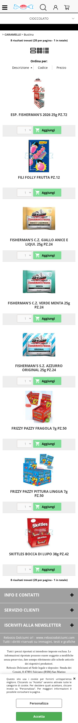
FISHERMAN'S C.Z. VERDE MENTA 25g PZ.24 (39, 305)
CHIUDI (74, 678)
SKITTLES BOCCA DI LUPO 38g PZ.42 (39, 554)
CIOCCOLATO (39, 18)
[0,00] (69, 7)
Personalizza (39, 703)
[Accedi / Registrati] (57, 7)
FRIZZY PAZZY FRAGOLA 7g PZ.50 (39, 428)
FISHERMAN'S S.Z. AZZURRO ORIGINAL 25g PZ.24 (39, 367)
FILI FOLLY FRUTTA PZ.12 (39, 177)
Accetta (39, 716)
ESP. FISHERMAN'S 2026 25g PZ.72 (39, 114)
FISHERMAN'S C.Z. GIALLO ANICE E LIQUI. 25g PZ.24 (39, 242)
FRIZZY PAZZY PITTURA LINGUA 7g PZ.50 (39, 493)
